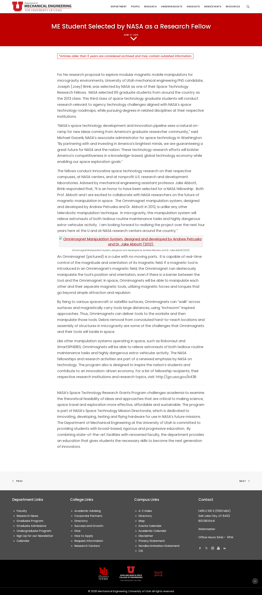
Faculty (22, 511)
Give (77, 531)
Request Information (88, 541)
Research (150, 6)
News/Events (213, 6)
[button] (200, 548)
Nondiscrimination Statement (159, 546)
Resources (233, 6)
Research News (27, 516)
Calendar (23, 541)
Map (141, 521)
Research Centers (87, 546)
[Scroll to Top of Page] (255, 581)
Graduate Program (30, 521)
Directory (81, 521)
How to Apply (83, 536)
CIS (140, 551)
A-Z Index (145, 511)
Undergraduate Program (34, 531)
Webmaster (206, 529)
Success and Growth (88, 526)
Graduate (193, 6)
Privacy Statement (151, 541)
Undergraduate (171, 6)
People (135, 6)
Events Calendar (150, 526)
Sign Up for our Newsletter (35, 536)
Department (119, 6)
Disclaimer (145, 536)
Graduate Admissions (31, 526)
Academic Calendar (152, 531)
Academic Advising (87, 511)
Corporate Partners (88, 516)
